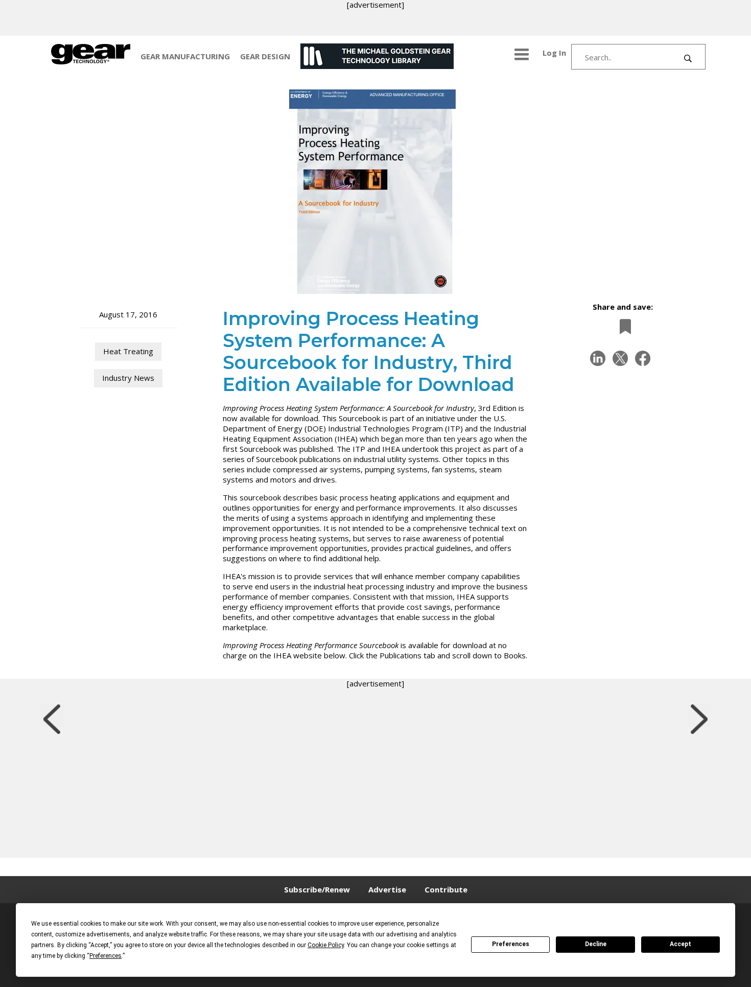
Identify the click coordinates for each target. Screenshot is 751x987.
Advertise (387, 889)
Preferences (510, 944)
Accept (680, 944)
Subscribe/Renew (317, 889)
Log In (554, 53)
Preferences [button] (105, 955)
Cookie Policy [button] (326, 945)
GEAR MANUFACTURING (185, 56)
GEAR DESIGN (265, 56)
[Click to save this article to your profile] (623, 326)
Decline (595, 944)
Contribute (446, 889)
